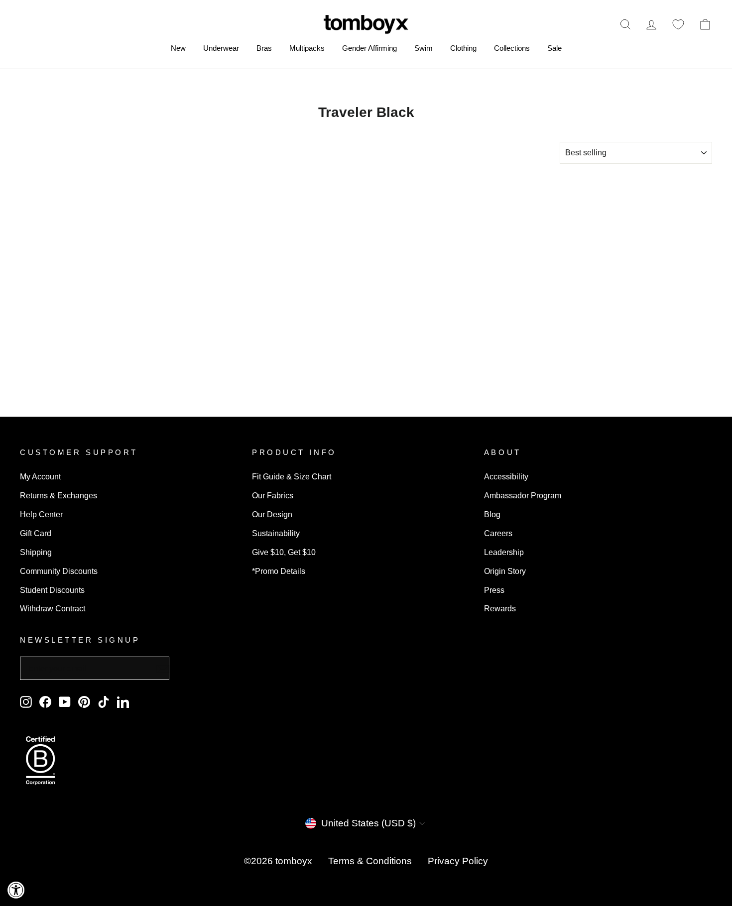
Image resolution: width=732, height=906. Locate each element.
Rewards (500, 608)
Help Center (41, 514)
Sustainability (276, 533)
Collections (512, 48)
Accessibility (506, 476)
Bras (264, 48)
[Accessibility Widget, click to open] (16, 890)
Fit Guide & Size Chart (291, 476)
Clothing (463, 48)
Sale (554, 48)
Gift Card (35, 533)
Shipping (36, 552)
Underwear (221, 48)
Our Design (272, 514)
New (178, 48)
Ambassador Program (522, 495)
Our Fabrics (272, 495)
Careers (498, 533)
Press (494, 589)
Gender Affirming (369, 48)
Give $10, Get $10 (284, 552)
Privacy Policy (458, 861)
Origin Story (505, 570)
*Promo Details (278, 570)
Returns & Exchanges (58, 495)
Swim (423, 48)
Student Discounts (52, 589)
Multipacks (307, 48)
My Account (40, 476)
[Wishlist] (678, 24)
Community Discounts (59, 570)
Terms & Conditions (370, 861)
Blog (492, 514)
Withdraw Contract (52, 608)
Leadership (504, 552)
